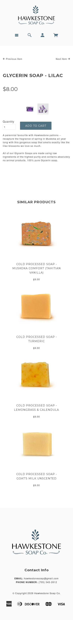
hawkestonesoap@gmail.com (41, 578)
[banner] (36, 15)
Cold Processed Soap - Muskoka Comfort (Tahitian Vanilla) (36, 268)
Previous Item (13, 58)
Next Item (62, 58)
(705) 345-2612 (48, 582)
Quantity (8, 121)
